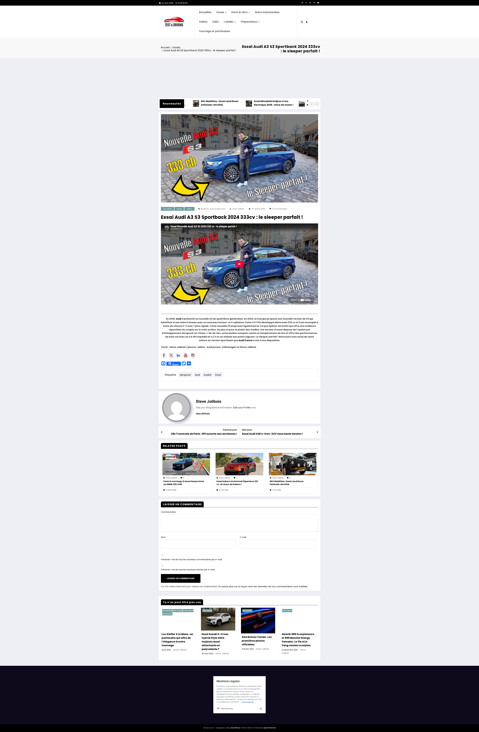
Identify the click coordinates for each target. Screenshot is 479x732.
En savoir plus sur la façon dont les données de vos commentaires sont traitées (262, 586)
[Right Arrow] (317, 104)
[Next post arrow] (317, 432)
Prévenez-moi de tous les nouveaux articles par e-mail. (188, 569)
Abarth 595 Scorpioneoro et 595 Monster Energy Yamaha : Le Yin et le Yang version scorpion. (298, 639)
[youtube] (318, 2)
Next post (247, 430)
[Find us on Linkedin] (178, 355)
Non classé (177, 611)
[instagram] (314, 2)
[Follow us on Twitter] (171, 355)
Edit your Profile (241, 407)
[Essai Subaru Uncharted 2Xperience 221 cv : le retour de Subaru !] (239, 464)
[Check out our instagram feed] (193, 355)
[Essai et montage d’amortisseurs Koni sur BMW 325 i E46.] (186, 464)
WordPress (235, 728)
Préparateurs (249, 21)
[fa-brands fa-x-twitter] (306, 2)
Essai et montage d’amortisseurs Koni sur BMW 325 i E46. (183, 483)
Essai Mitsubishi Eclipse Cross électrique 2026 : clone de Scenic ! (239, 103)
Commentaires (168, 512)
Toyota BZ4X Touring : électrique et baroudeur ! (292, 103)
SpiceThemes (270, 728)
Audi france (245, 340)
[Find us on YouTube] (186, 355)
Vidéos (203, 21)
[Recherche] (302, 21)
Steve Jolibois (238, 209)
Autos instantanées (267, 12)
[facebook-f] (302, 2)
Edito (216, 21)
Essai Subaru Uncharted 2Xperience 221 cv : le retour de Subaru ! (237, 483)
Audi (212, 209)
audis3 (217, 209)
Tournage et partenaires (214, 31)
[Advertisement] (239, 76)
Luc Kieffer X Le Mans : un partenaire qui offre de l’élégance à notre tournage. (177, 639)
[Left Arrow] (312, 104)
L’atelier (229, 21)
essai (223, 209)
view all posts (203, 413)
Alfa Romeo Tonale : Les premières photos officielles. (257, 640)
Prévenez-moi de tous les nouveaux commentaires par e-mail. (191, 559)
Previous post (230, 430)
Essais (220, 12)
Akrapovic (205, 209)
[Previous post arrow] (162, 432)
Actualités (205, 12)
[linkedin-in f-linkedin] (310, 2)
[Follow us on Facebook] (164, 355)
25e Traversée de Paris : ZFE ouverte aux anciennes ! (204, 434)
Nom (163, 537)
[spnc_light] (307, 21)
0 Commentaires (279, 209)
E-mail (243, 537)
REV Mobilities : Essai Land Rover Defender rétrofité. (185, 103)
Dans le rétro (239, 12)
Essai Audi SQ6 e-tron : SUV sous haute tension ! (272, 434)
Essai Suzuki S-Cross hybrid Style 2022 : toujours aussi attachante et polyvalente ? (215, 641)
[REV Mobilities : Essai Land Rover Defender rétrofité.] (292, 464)
